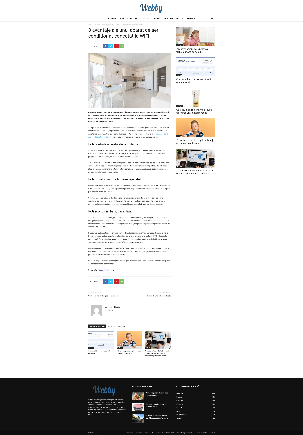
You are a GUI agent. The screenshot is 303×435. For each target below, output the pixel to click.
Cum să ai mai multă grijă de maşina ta (103, 296)
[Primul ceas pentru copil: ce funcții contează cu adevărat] (129, 340)
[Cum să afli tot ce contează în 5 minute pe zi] (101, 340)
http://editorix (109, 310)
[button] (212, 18)
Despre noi (130, 433)
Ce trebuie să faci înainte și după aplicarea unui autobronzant (194, 111)
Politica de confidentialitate (165, 433)
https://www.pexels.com (108, 270)
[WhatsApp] (121, 46)
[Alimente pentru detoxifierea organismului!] (138, 396)
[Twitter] (110, 46)
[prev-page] (89, 360)
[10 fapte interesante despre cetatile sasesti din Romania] (138, 418)
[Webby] (151, 7)
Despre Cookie (149, 433)
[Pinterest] (116, 46)
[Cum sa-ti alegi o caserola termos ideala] (138, 407)
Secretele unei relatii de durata (159, 296)
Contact (212, 433)
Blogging (112, 18)
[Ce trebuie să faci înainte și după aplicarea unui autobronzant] (195, 97)
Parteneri (139, 433)
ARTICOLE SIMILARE (97, 326)
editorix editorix (112, 307)
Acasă (90, 25)
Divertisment (126, 18)
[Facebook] (105, 46)
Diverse (146, 18)
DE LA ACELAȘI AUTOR (116, 326)
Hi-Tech (179, 18)
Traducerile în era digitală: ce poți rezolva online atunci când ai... (194, 172)
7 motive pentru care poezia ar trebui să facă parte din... (192, 50)
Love (137, 18)
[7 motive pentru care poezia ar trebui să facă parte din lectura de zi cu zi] (195, 36)
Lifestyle (157, 18)
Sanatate (190, 18)
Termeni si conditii (201, 433)
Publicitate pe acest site (185, 433)
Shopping (168, 18)
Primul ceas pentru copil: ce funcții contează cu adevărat (195, 142)
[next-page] (93, 360)
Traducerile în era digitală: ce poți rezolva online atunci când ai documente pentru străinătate (157, 353)
